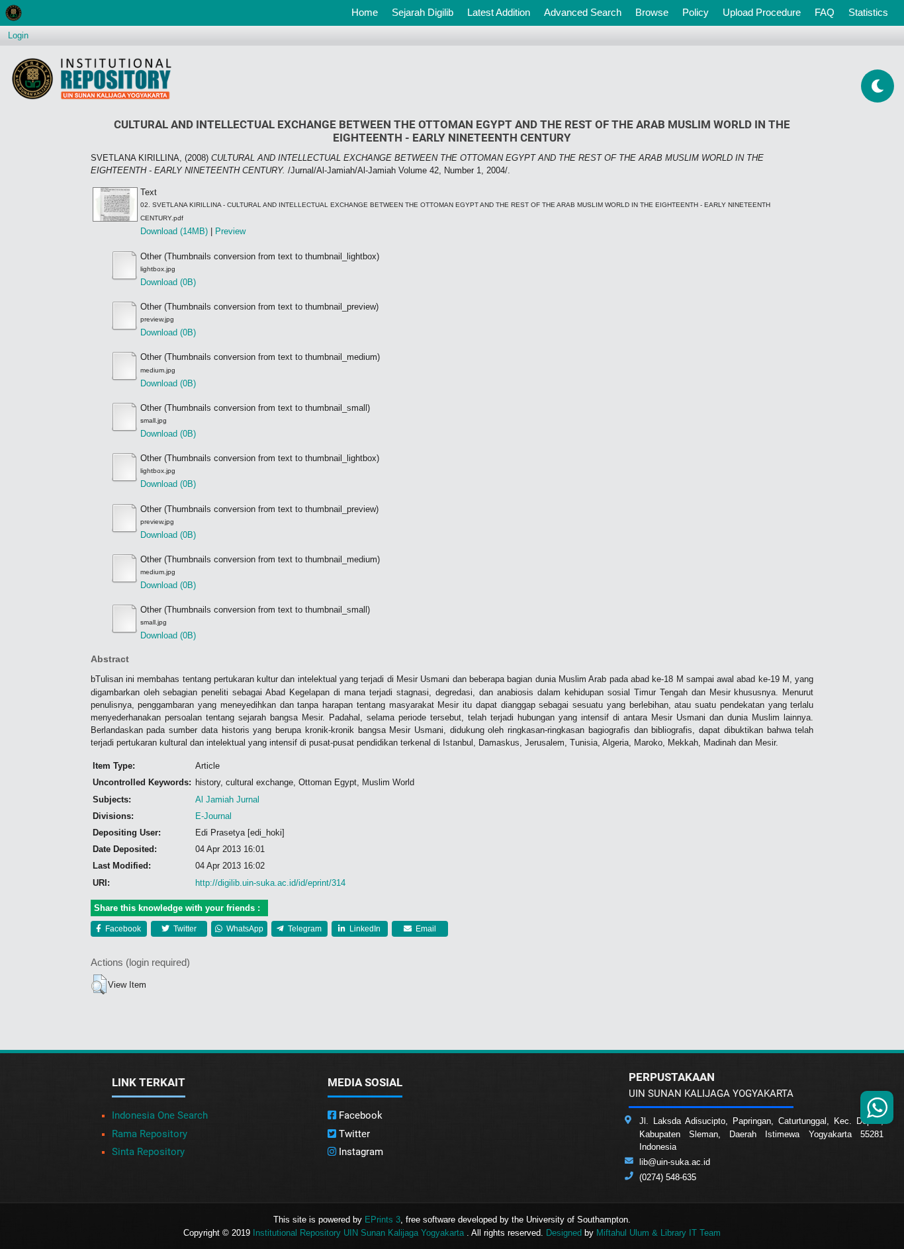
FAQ (825, 12)
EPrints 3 (382, 1220)
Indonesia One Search (160, 1115)
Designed (564, 1233)
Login (18, 35)
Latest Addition (498, 12)
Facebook (122, 928)
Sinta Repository (148, 1152)
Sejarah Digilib (422, 12)
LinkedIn (364, 928)
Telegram (304, 928)
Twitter (184, 928)
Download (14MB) (174, 231)
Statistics (868, 12)
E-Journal (213, 816)
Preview (230, 231)
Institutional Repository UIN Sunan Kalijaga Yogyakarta (360, 1233)
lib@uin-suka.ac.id (674, 1162)
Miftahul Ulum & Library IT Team (658, 1233)
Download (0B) (168, 282)
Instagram (359, 1152)
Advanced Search (582, 12)
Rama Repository (149, 1134)
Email (425, 928)
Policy (695, 12)
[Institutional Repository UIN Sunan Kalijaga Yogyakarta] (92, 78)
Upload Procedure (762, 12)
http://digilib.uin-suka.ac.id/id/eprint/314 (270, 883)
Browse (651, 12)
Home (367, 12)
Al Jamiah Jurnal (227, 799)
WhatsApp (243, 928)
